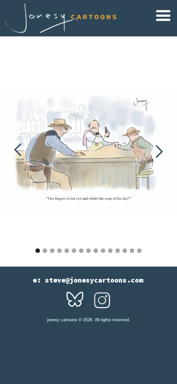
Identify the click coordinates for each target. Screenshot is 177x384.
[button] (164, 17)
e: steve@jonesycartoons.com (88, 280)
